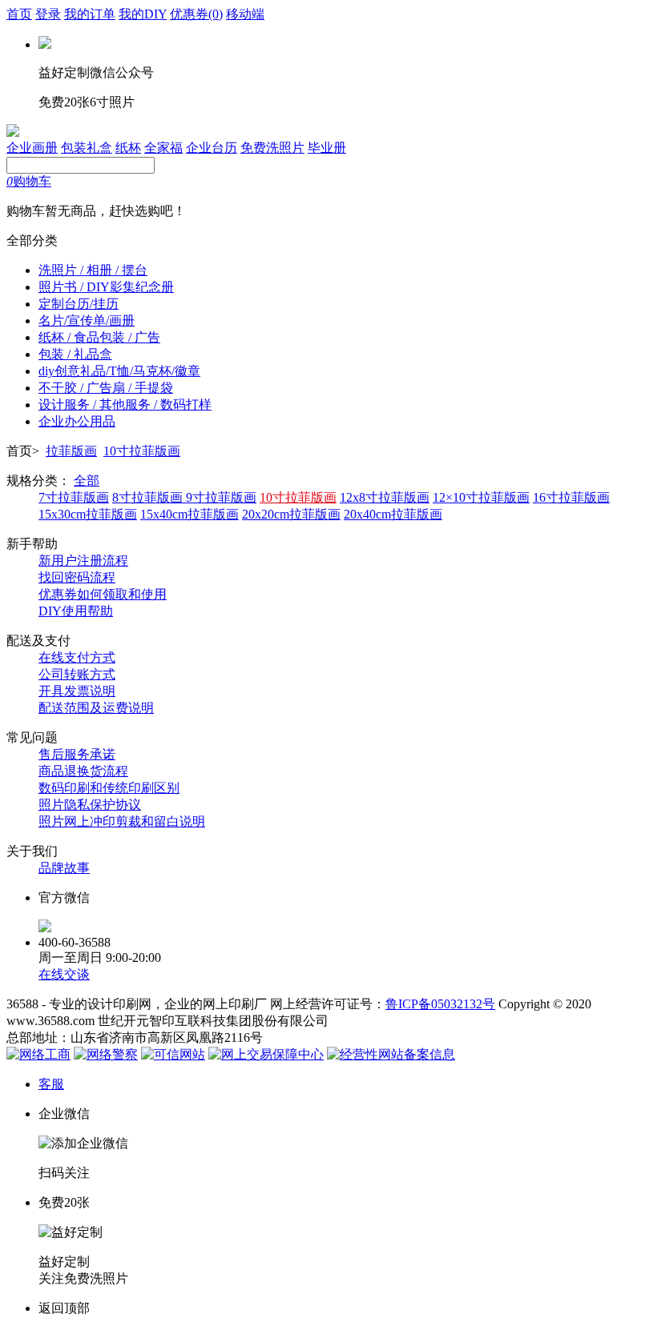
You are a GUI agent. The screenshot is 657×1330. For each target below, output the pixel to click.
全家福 (163, 147)
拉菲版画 (71, 451)
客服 (51, 1084)
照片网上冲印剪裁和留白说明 (121, 821)
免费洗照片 (272, 147)
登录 (48, 14)
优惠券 (196, 14)
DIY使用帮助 (75, 611)
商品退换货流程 (83, 771)
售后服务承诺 (76, 754)
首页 (19, 14)
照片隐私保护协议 (89, 804)
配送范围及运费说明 (96, 708)
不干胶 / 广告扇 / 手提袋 (105, 388)
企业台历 (211, 147)
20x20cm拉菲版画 (291, 514)
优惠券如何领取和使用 (102, 594)
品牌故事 (64, 868)
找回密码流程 (76, 577)
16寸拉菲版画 (571, 497)
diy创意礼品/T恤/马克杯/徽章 (119, 371)
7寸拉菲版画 (73, 497)
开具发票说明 (76, 691)
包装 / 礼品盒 (75, 354)
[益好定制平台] (12, 132)
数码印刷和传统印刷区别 (108, 788)
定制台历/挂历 (78, 303)
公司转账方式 (76, 674)
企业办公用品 (76, 421)
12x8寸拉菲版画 (384, 497)
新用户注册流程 (83, 560)
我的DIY (143, 14)
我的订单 (89, 14)
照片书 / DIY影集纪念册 (106, 287)
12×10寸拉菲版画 (481, 497)
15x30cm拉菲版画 (87, 514)
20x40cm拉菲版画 (393, 514)
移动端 (245, 14)
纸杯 (128, 147)
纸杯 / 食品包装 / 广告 (99, 337)
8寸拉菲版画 (149, 497)
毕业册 (327, 147)
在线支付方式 (76, 657)
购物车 (28, 181)
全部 (86, 480)
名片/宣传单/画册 (86, 320)
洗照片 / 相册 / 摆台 (92, 270)
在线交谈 (64, 974)
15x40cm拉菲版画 (189, 514)
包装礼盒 (86, 147)
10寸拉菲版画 (141, 451)
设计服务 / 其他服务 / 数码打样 (125, 404)
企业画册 (32, 147)
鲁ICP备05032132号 (440, 1004)
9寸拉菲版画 (221, 497)
